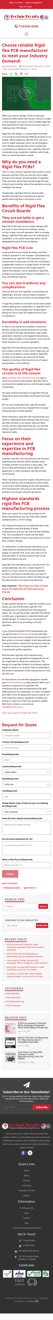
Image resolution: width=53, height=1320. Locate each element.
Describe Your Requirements (22, 818)
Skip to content (16, 2)
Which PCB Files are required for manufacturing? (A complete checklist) (25, 955)
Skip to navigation (33, 2)
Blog (26, 1213)
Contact (26, 1218)
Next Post (30, 887)
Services (26, 1180)
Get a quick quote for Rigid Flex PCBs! (19, 712)
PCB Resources (26, 1208)
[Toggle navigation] (26, 34)
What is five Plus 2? (17, 859)
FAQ (26, 1223)
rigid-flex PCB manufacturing (21, 377)
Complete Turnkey (26, 1190)
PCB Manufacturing (15, 1001)
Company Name (10, 729)
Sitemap (30, 1301)
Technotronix (11, 66)
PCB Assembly (12, 993)
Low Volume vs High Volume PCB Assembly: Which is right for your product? (27, 961)
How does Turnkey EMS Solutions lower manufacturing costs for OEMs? (25, 968)
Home (26, 1170)
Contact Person (15, 742)
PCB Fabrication (13, 997)
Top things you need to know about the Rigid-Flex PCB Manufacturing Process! (25, 588)
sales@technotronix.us (12, 707)
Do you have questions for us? (17, 839)
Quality (26, 1195)
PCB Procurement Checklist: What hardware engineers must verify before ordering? (25, 947)
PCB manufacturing (16, 682)
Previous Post (11, 887)
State (10, 778)
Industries (26, 1185)
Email (10, 754)
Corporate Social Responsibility (26, 1228)
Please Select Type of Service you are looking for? (25, 805)
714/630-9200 (28, 26)
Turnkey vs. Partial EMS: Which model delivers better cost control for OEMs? (25, 975)
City (9, 790)
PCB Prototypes (13, 1005)
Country (11, 766)
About (26, 1175)
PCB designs (23, 634)
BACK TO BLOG (9, 883)
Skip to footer (25, 6)
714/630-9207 (29, 1245)
